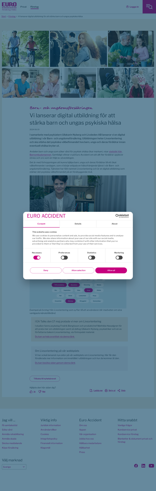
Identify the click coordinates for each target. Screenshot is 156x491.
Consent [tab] (41, 223)
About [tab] (115, 223)
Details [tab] (78, 223)
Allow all (111, 270)
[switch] (64, 257)
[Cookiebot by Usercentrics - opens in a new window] (118, 216)
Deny (46, 270)
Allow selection (78, 270)
